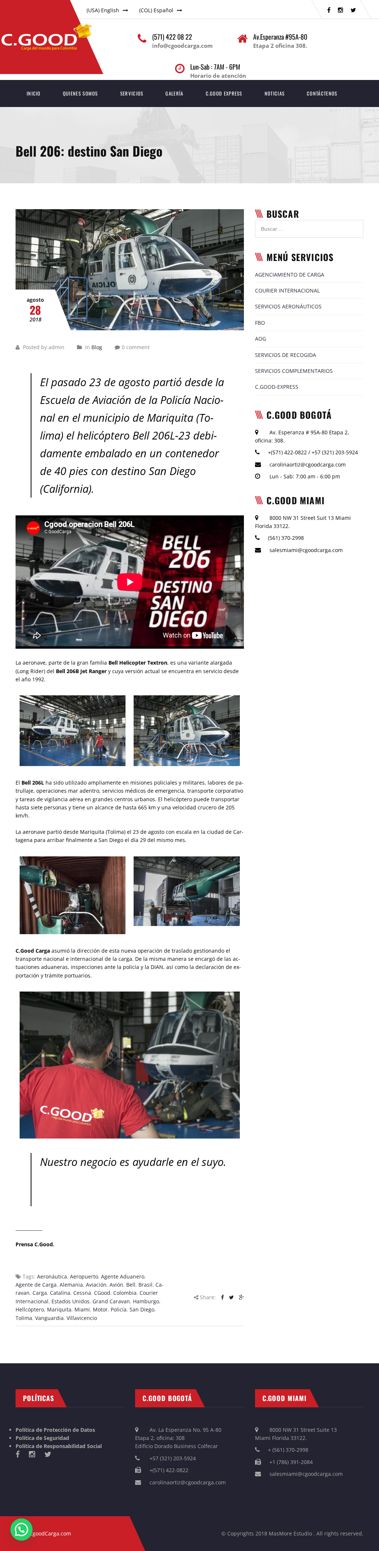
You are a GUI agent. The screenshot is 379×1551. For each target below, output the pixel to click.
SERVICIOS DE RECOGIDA (285, 354)
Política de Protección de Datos (55, 1429)
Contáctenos (322, 93)
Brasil (145, 1284)
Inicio (34, 93)
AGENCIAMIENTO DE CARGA (289, 274)
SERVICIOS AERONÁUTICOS (288, 306)
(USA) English (103, 10)
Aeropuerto (84, 1276)
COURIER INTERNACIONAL (287, 290)
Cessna (82, 1292)
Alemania (71, 1284)
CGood (102, 1292)
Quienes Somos (80, 93)
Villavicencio (82, 1317)
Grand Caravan (111, 1301)
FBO (260, 322)
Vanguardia (49, 1317)
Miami (82, 1309)
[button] (21, 1529)
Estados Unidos (70, 1301)
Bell (130, 1284)
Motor (100, 1309)
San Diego (142, 1309)
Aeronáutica (52, 1276)
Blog (96, 347)
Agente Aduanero (122, 1276)
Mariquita (59, 1309)
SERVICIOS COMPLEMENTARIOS (294, 370)
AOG (260, 338)
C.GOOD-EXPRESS (276, 386)
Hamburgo (146, 1301)
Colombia (125, 1292)
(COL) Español (156, 10)
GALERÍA (174, 93)
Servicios (132, 93)
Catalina (60, 1292)
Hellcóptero (30, 1309)
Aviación (96, 1284)
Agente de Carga (36, 1284)
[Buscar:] (309, 223)
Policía (119, 1309)
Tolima (24, 1317)
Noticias (275, 93)
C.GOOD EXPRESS (224, 93)
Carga (40, 1292)
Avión (116, 1284)
